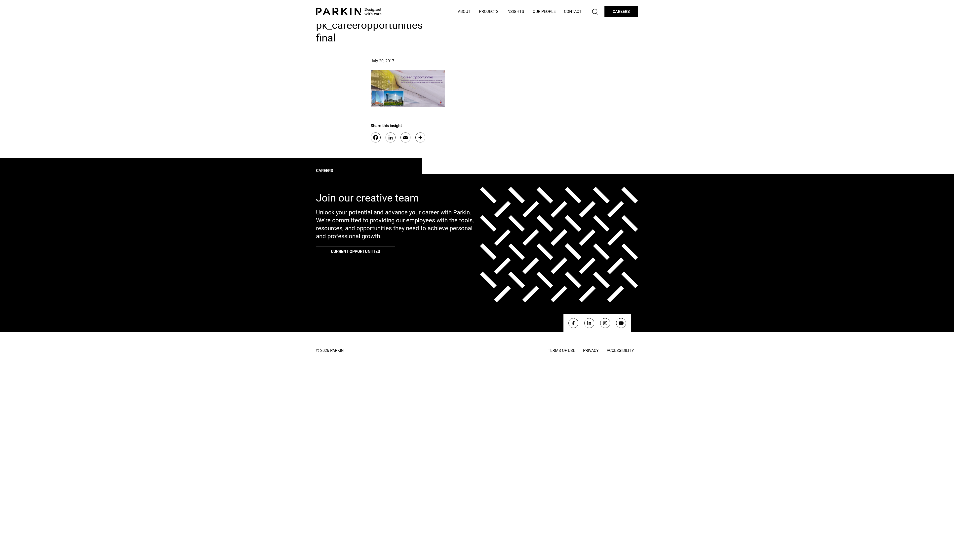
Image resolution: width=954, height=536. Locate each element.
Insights (515, 11)
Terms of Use (561, 350)
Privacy (591, 350)
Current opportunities (355, 251)
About (464, 11)
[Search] (595, 11)
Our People (544, 11)
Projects (489, 11)
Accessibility (620, 350)
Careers (621, 11)
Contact (573, 11)
